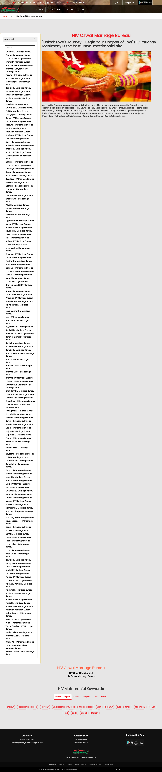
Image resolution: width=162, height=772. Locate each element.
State (103, 696)
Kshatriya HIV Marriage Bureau (20, 168)
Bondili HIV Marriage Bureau (18, 350)
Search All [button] (9, 39)
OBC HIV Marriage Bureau (17, 534)
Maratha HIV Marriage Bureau (19, 107)
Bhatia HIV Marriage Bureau (18, 148)
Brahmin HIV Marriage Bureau (19, 65)
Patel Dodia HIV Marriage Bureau (17, 555)
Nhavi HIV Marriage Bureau (18, 530)
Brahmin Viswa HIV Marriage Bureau (19, 367)
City (95, 696)
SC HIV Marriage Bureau (17, 281)
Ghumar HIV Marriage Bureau (19, 162)
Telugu (152, 707)
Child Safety (108, 764)
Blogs (83, 764)
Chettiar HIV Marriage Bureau (19, 397)
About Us (52, 764)
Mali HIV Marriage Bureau (17, 487)
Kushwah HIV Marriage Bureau (19, 195)
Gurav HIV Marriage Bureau (18, 438)
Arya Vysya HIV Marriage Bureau (17, 322)
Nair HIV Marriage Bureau (17, 237)
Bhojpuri (10, 707)
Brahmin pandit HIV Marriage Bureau (19, 286)
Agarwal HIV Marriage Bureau (19, 124)
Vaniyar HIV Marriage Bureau (19, 261)
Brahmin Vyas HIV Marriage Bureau (18, 373)
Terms (61, 764)
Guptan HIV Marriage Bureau (19, 434)
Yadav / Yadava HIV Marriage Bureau (19, 627)
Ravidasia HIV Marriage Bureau (20, 179)
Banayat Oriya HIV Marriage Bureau (18, 338)
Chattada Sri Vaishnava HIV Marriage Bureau (18, 386)
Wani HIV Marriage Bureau (18, 622)
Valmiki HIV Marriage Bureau (19, 227)
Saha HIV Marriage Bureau (18, 566)
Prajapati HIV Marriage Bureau (19, 298)
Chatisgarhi (58, 707)
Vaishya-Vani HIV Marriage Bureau (18, 99)
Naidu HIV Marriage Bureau (18, 504)
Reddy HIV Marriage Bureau (18, 563)
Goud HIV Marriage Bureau (18, 104)
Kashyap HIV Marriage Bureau (19, 114)
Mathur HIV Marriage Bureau (19, 497)
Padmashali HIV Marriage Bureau (17, 545)
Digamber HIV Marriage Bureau (20, 220)
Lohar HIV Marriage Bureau (18, 477)
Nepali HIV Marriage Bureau (18, 527)
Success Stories (95, 764)
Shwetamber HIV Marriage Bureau (18, 216)
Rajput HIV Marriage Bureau (18, 88)
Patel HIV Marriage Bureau (18, 550)
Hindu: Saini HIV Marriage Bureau (17, 449)
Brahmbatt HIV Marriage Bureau (17, 361)
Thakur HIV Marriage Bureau (19, 580)
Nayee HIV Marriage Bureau (18, 291)
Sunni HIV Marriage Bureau (18, 142)
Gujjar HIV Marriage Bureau (18, 431)
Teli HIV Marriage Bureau (17, 111)
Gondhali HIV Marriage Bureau (19, 424)
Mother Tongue (62, 696)
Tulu (119, 707)
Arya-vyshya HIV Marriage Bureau (18, 249)
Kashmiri (109, 707)
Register (130, 2)
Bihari (81, 707)
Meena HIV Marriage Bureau (18, 501)
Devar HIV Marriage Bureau (18, 234)
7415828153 (76, 2)
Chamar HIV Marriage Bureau (19, 381)
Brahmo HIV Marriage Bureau (19, 378)
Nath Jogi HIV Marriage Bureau (20, 517)
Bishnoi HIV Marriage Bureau (18, 241)
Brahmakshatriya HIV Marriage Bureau (20, 355)
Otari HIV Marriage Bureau (18, 540)
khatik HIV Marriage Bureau (18, 257)
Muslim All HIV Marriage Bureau (20, 632)
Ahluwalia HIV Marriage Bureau (20, 145)
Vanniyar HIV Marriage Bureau (19, 606)
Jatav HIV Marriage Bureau (18, 91)
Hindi (66, 713)
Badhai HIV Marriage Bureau (18, 330)
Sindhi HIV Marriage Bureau (18, 570)
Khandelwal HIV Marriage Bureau (17, 200)
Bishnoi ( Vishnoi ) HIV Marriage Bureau (20, 653)
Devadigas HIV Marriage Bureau (20, 401)
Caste (76, 696)
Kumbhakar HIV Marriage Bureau (17, 465)
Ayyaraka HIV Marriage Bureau (20, 326)
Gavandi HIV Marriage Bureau (19, 417)
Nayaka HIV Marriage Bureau (19, 231)
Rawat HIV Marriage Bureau (18, 560)
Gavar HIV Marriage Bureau (18, 421)
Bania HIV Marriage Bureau (18, 343)
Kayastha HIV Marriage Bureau (20, 271)
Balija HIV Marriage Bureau (18, 264)
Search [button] (54, 9)
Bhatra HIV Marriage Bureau (18, 152)
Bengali (128, 707)
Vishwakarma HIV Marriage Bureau (18, 614)
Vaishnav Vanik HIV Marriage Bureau (19, 585)
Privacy (69, 764)
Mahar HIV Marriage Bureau (18, 51)
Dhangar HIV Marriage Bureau (19, 410)
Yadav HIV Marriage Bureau (18, 121)
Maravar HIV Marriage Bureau (19, 494)
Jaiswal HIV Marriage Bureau (19, 75)
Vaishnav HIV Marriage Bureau (19, 135)
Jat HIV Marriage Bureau (17, 128)
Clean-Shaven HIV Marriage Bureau (18, 157)
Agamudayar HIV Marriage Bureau (18, 312)
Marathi (94, 713)
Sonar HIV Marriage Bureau (18, 224)
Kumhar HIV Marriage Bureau (19, 294)
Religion (86, 696)
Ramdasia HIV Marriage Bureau (20, 175)
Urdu (99, 707)
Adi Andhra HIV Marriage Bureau (17, 306)
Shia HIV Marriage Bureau (17, 138)
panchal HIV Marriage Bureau (19, 268)
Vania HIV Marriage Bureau (18, 603)
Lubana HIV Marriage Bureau (19, 480)
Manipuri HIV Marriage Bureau (19, 490)
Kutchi (34, 707)
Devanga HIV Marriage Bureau (19, 254)
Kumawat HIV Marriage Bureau (20, 460)
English (84, 713)
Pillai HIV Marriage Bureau (17, 205)
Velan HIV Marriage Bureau (18, 609)
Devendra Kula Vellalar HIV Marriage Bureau (18, 406)
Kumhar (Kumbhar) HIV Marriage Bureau (16, 646)
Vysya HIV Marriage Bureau (18, 619)
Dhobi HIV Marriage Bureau (18, 94)
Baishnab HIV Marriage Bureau (20, 333)
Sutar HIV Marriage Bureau (18, 278)
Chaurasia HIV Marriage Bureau (20, 394)
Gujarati (71, 707)
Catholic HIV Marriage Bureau (19, 186)
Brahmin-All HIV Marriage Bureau (17, 637)
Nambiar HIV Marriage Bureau (19, 508)
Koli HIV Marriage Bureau (17, 457)
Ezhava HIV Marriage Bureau (19, 274)
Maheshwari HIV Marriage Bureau (17, 210)
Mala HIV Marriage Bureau (18, 484)
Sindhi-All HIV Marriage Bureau (20, 642)
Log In (116, 2)
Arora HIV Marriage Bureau (18, 62)
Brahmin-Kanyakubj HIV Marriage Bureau (17, 70)
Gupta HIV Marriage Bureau (18, 55)
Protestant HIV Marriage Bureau (17, 190)
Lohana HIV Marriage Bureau (19, 473)
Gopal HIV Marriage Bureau (18, 427)
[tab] (20, 39)
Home (39, 9)
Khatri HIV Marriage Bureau (18, 58)
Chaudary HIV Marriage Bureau (20, 391)
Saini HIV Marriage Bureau (17, 182)
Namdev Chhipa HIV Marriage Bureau (19, 512)
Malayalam (140, 707)
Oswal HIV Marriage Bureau (18, 537)
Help (83, 9)
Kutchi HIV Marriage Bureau (18, 470)
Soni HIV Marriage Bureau (17, 573)
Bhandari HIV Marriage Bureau (19, 346)
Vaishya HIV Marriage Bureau (19, 590)
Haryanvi (45, 707)
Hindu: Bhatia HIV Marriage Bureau (18, 443)
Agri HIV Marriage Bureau (17, 317)
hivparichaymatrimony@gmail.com (37, 2)
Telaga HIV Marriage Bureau (18, 577)
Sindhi (74, 713)
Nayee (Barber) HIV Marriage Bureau (19, 522)
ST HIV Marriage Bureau (16, 244)
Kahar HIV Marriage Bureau (18, 118)
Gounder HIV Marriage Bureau (19, 301)
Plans (70, 9)
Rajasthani (23, 707)
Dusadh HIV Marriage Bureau (19, 414)
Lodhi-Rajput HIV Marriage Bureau (18, 83)
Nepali (90, 707)
